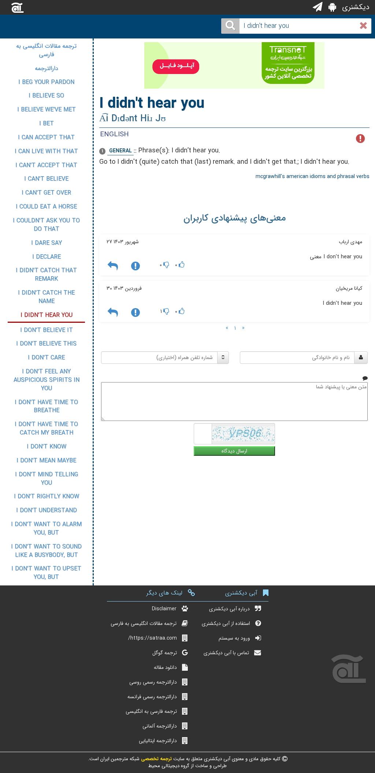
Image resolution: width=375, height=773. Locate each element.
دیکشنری (355, 7)
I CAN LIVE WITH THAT (46, 151)
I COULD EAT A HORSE (46, 206)
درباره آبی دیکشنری (229, 609)
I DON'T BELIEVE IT (46, 330)
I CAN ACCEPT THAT (46, 137)
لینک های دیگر (164, 593)
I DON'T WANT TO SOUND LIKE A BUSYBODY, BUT (46, 551)
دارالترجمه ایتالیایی (158, 741)
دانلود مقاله (165, 667)
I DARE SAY (46, 243)
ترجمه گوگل (164, 653)
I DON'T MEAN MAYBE (46, 460)
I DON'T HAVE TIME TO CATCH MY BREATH (46, 428)
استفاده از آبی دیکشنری (226, 623)
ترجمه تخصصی (156, 759)
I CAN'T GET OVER (46, 192)
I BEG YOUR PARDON (46, 82)
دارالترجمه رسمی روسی (153, 682)
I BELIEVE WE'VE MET (46, 109)
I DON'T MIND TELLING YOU (46, 479)
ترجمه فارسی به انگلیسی (151, 711)
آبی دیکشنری (241, 593)
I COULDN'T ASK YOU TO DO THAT (46, 225)
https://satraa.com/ (152, 638)
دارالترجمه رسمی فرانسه (152, 697)
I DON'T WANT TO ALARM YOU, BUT (46, 528)
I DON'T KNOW (46, 446)
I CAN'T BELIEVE (46, 179)
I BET (46, 123)
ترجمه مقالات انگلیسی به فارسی (46, 50)
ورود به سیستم (234, 638)
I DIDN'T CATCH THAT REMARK (46, 275)
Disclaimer (164, 609)
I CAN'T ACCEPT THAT (46, 165)
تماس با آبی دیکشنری (226, 653)
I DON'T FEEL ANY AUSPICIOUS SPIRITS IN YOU (46, 380)
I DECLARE (46, 257)
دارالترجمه (46, 68)
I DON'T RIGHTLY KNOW (46, 496)
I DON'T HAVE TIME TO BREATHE (46, 406)
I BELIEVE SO (46, 95)
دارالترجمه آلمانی (159, 726)
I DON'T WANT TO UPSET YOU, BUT (46, 573)
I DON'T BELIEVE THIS (46, 343)
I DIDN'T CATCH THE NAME (46, 297)
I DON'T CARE (46, 357)
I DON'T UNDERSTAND (46, 510)
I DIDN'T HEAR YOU (47, 315)
